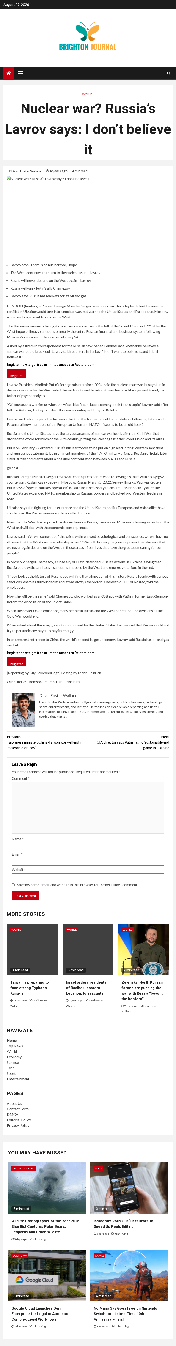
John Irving (39, 1239)
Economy (14, 1057)
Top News (15, 1046)
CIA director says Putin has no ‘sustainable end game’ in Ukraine (133, 742)
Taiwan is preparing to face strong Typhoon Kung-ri (29, 988)
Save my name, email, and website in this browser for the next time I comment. (77, 884)
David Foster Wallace (26, 171)
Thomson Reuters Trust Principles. (54, 681)
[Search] (168, 73)
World (87, 94)
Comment (21, 778)
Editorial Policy (19, 1120)
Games (99, 1255)
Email (17, 854)
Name (18, 839)
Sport (11, 1073)
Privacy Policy (18, 1125)
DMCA (12, 1114)
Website (18, 869)
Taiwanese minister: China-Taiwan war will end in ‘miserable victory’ (44, 742)
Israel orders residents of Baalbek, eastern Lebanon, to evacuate (86, 988)
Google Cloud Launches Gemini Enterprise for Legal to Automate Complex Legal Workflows (40, 1313)
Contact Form (18, 1109)
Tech (10, 1068)
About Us (14, 1103)
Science (13, 1062)
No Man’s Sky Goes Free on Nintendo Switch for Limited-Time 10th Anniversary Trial (125, 1313)
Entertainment (18, 1079)
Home (12, 1040)
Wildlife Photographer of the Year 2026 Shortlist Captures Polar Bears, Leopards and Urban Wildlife (45, 1226)
